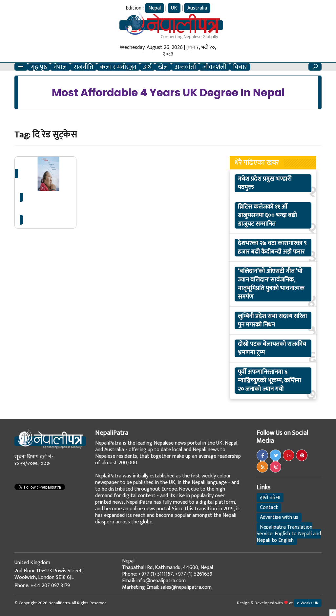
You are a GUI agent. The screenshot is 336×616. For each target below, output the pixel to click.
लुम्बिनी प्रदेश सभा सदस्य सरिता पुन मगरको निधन (272, 320)
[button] (21, 67)
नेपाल (60, 67)
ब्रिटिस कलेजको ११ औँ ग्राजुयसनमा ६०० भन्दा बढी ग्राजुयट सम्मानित (267, 215)
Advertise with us (279, 517)
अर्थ (147, 67)
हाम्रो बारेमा (270, 497)
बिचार (240, 67)
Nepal (154, 8)
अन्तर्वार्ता (185, 67)
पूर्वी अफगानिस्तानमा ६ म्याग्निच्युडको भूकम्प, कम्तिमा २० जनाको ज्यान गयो (269, 380)
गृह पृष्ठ (39, 67)
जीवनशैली (214, 67)
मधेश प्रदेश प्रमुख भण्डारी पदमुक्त (265, 183)
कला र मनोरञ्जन (118, 67)
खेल (163, 67)
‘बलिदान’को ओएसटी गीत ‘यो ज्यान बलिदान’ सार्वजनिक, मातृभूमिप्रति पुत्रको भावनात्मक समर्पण (271, 284)
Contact (269, 507)
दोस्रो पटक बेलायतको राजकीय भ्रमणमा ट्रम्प (272, 348)
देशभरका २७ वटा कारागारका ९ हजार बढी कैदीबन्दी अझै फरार (272, 247)
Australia (197, 8)
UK (174, 8)
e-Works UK (307, 602)
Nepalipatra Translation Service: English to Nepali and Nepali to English (289, 534)
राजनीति (84, 67)
